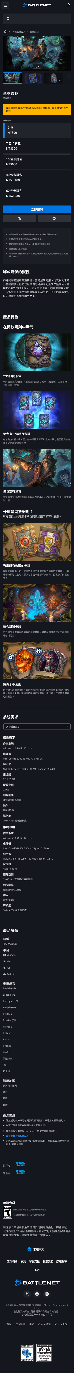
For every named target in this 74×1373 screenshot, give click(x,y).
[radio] (37, 130)
